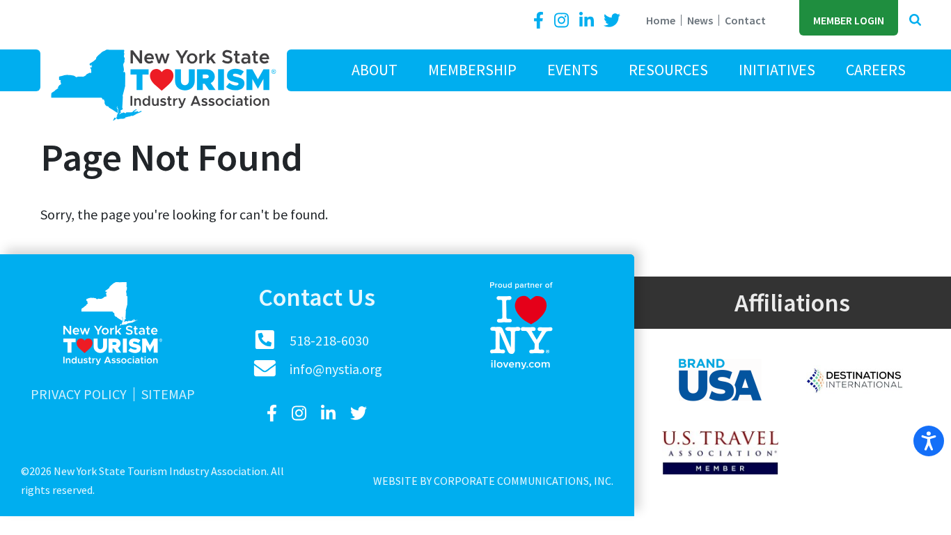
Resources (668, 69)
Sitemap (168, 394)
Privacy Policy (79, 394)
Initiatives (777, 69)
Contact (745, 20)
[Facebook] (540, 20)
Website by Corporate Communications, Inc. (493, 481)
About (375, 69)
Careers (876, 69)
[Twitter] (612, 20)
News (700, 20)
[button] (915, 20)
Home (660, 20)
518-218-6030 (329, 340)
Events (572, 69)
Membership (472, 69)
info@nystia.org (336, 369)
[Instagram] (563, 20)
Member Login (848, 20)
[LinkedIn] (588, 20)
